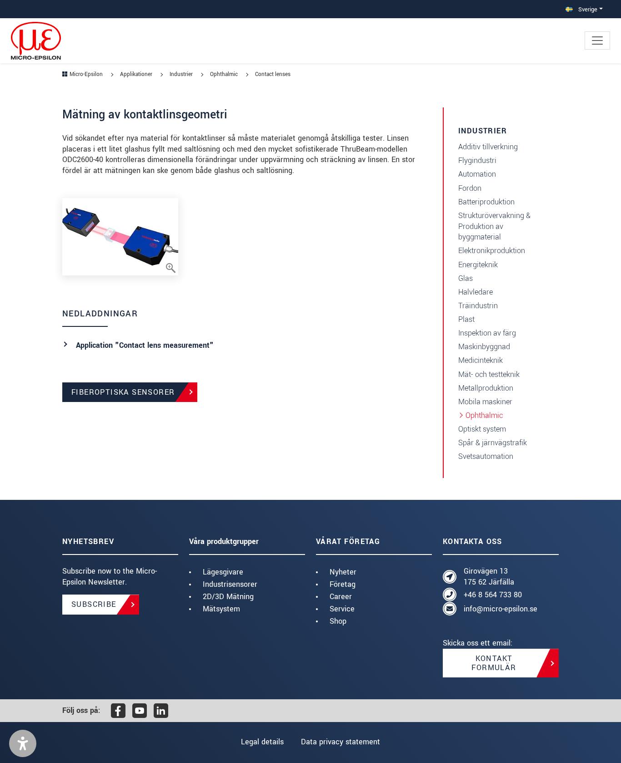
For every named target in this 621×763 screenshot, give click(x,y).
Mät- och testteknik (489, 374)
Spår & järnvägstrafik (492, 442)
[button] (22, 743)
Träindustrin (478, 305)
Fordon (469, 188)
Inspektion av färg (487, 333)
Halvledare (475, 292)
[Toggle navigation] (597, 40)
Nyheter (343, 572)
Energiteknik (478, 264)
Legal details (262, 742)
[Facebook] (118, 710)
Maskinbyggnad (484, 346)
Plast (466, 319)
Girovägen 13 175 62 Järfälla (489, 576)
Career (341, 596)
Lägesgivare (223, 572)
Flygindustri (477, 160)
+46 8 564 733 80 (493, 595)
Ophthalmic (484, 415)
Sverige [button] (586, 9)
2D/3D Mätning (228, 596)
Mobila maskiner (485, 402)
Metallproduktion (485, 388)
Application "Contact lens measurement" (145, 345)
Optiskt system (482, 429)
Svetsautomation (485, 456)
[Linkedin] (161, 710)
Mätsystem (221, 609)
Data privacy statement (340, 742)
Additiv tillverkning (488, 147)
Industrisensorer (230, 584)
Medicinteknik (480, 360)
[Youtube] (139, 710)
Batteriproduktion (486, 202)
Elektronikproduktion (491, 250)
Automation (477, 174)
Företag (343, 584)
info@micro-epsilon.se (500, 609)
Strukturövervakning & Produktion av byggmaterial (494, 226)
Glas (465, 278)
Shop (338, 621)
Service (342, 609)
